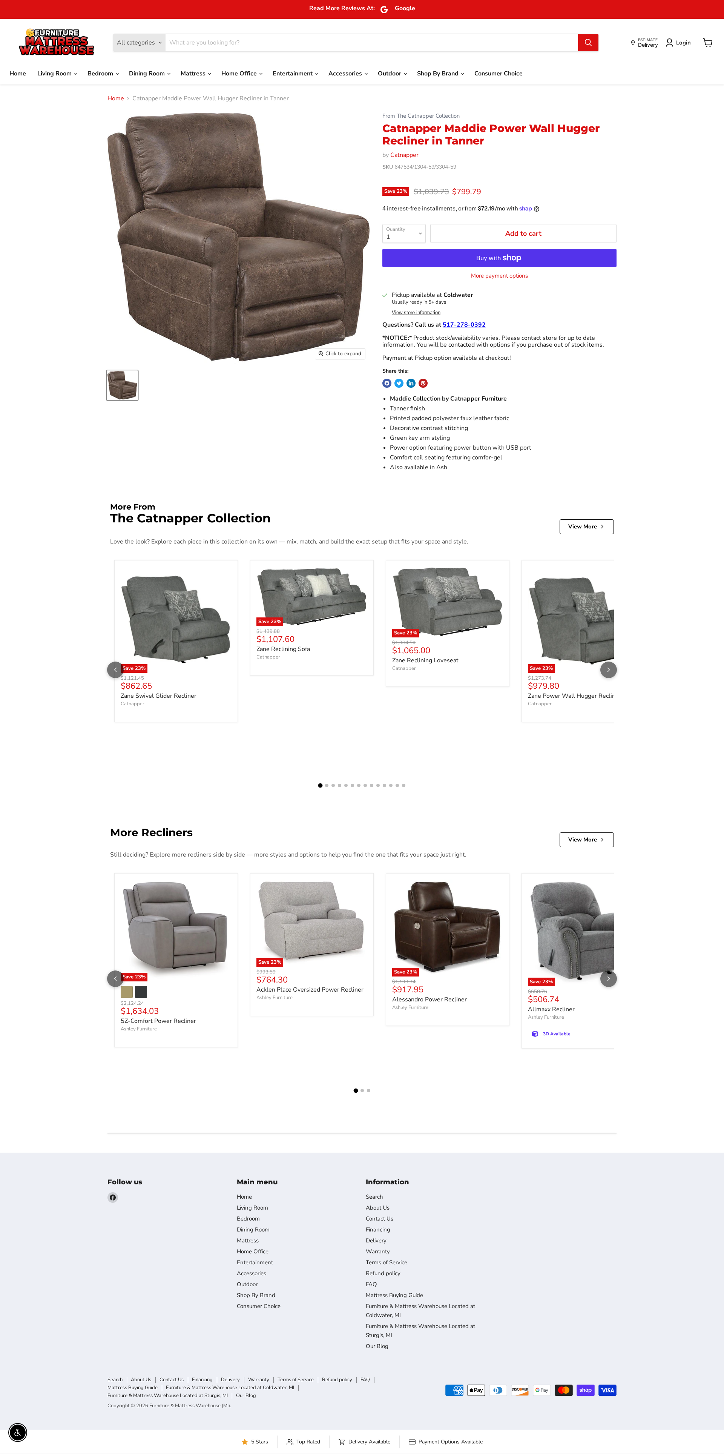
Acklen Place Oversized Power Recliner (310, 990)
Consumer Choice (498, 73)
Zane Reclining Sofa (283, 649)
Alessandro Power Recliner (429, 999)
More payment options (499, 276)
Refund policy (383, 1273)
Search (374, 1197)
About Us (378, 1207)
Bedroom (101, 73)
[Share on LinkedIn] (411, 383)
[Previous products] (115, 670)
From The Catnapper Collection (421, 116)
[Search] (588, 42)
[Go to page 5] (346, 785)
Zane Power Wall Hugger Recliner (574, 696)
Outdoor (390, 73)
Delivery (376, 1240)
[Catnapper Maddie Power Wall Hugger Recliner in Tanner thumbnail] (122, 385)
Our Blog (377, 1346)
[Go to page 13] (397, 785)
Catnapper (404, 155)
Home (17, 73)
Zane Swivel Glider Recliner (158, 696)
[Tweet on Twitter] (398, 383)
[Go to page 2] (326, 785)
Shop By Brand (438, 73)
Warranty (378, 1251)
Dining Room (147, 73)
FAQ (371, 1284)
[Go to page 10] (378, 785)
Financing (378, 1229)
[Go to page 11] (384, 785)
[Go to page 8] (365, 785)
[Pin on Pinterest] (423, 383)
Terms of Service (386, 1262)
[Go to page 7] (358, 785)
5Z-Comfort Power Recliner (158, 1021)
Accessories (346, 73)
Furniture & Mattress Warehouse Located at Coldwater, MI (230, 1387)
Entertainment (293, 73)
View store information (416, 312)
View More (582, 526)
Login (683, 42)
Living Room (55, 73)
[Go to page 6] (352, 785)
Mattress (194, 73)
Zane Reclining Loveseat (425, 660)
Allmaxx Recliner (551, 1009)
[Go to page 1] (320, 785)
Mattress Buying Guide (394, 1295)
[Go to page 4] (339, 785)
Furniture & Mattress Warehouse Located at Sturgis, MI (167, 1395)
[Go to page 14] (403, 785)
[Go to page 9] (371, 785)
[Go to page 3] (333, 785)
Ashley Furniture (139, 1029)
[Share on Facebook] (386, 383)
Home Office (239, 73)
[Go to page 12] (391, 785)
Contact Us (379, 1218)
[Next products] (608, 670)
